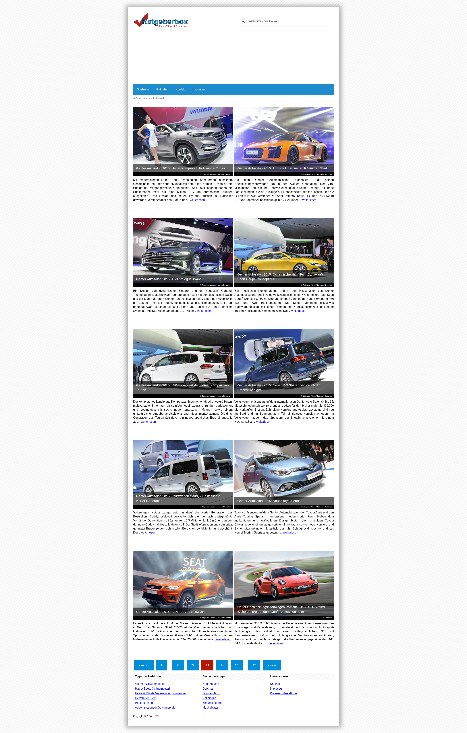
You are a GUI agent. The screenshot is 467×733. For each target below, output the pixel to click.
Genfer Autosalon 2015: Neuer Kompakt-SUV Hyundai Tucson (181, 168)
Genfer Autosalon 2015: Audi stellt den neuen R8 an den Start (282, 168)
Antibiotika (209, 698)
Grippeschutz (211, 693)
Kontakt (181, 89)
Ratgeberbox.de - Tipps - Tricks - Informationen (160, 20)
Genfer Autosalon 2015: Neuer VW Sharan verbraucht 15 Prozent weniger (278, 387)
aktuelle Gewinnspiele (149, 683)
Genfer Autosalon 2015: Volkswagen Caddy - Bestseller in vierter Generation (178, 498)
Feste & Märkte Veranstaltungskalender (160, 693)
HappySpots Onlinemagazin (153, 688)
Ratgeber (162, 89)
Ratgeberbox (142, 98)
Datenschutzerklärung (284, 693)
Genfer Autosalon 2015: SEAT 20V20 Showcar (170, 612)
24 (222, 665)
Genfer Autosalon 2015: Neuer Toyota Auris (268, 501)
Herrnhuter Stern (146, 698)
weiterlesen (197, 199)
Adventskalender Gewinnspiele (155, 707)
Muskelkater (210, 707)
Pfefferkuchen (144, 702)
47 (254, 665)
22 (192, 665)
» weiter (272, 665)
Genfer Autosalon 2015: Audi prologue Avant (168, 279)
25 (236, 665)
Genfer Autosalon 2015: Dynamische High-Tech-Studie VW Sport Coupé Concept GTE (280, 277)
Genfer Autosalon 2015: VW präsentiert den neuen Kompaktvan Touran (182, 387)
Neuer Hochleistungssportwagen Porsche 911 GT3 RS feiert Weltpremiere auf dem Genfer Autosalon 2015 (281, 609)
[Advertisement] (233, 56)
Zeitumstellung (212, 702)
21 (178, 665)
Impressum (200, 89)
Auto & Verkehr (157, 98)
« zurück (144, 665)
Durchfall (208, 688)
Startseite (143, 89)
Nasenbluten (210, 683)
